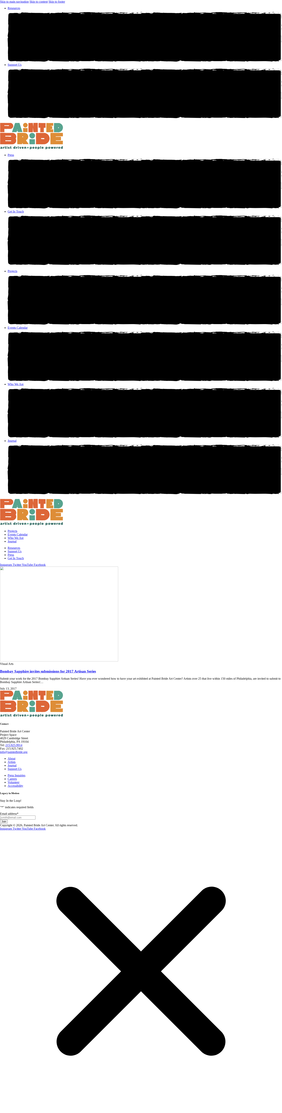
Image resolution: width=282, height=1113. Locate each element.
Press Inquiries (16, 775)
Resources (14, 8)
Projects (12, 271)
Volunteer (13, 782)
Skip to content (39, 1)
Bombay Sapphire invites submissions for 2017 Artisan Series (48, 671)
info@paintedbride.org (13, 752)
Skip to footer (57, 1)
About (11, 758)
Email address (9, 813)
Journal (12, 440)
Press (11, 155)
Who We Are (16, 384)
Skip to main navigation (14, 1)
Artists (12, 762)
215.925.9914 (13, 745)
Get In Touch (16, 211)
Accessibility (15, 785)
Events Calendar (18, 327)
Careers (12, 778)
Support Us (14, 64)
